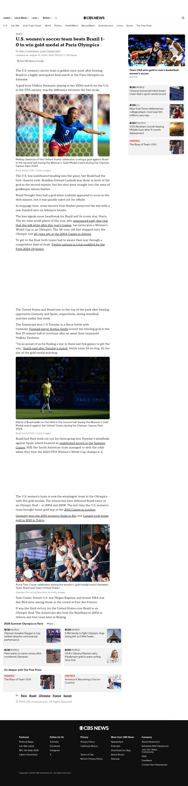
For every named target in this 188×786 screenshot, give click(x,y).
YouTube (54, 742)
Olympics (44, 695)
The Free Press (144, 25)
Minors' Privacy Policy (91, 759)
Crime (120, 25)
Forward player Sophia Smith (48, 329)
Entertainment (106, 25)
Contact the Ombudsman (154, 765)
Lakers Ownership (28, 754)
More (50, 623)
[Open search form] (183, 18)
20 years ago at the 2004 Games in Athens (62, 234)
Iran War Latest (26, 746)
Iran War (15, 25)
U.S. (6, 25)
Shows (47, 18)
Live (35, 17)
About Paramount (151, 742)
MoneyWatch (88, 25)
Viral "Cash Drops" (32, 25)
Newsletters (117, 742)
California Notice (89, 746)
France (57, 695)
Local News (21, 18)
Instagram (55, 750)
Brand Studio (117, 754)
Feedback (147, 760)
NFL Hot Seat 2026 (29, 750)
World (48, 25)
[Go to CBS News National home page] (94, 17)
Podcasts (115, 746)
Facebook (55, 746)
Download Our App (121, 750)
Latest (7, 18)
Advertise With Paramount (155, 746)
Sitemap (115, 759)
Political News (26, 742)
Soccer (67, 695)
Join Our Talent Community (149, 750)
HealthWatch (71, 25)
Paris (24, 695)
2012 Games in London (79, 510)
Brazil (32, 695)
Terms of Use (87, 754)
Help (144, 756)
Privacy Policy (87, 742)
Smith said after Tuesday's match (45, 348)
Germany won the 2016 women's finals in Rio (46, 516)
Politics (58, 25)
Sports (129, 25)
